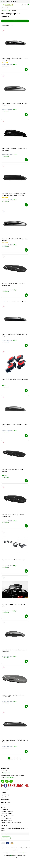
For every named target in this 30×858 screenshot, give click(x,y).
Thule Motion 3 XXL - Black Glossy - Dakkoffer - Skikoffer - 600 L (14, 284)
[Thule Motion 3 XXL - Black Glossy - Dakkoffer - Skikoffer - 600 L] (15, 268)
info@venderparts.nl (10, 777)
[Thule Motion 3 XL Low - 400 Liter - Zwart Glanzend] (15, 454)
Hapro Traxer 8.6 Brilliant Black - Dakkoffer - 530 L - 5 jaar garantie (15, 239)
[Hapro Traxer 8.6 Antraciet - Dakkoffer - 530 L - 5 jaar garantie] (15, 318)
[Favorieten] (25, 4)
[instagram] (7, 781)
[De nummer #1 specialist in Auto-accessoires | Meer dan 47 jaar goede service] (8, 5)
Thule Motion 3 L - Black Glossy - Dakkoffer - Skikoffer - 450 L (13, 515)
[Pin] (7, 843)
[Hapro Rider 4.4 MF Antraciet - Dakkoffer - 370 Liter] (15, 589)
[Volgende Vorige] (21, 758)
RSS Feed (15, 850)
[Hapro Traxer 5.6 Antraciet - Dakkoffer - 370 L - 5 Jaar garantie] (15, 408)
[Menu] (1, 5)
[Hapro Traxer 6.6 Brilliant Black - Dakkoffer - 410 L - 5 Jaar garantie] (15, 42)
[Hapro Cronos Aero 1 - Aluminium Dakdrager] (15, 544)
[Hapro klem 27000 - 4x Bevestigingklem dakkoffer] (15, 363)
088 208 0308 (6, 773)
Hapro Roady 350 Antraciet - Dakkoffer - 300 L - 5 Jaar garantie (14, 149)
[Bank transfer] (3, 843)
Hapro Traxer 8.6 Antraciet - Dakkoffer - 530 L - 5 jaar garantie (14, 335)
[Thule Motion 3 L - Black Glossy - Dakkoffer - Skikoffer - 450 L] (15, 499)
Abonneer (6, 838)
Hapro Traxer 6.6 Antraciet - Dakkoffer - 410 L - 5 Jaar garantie (14, 104)
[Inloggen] (22, 4)
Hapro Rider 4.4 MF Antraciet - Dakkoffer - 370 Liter (14, 605)
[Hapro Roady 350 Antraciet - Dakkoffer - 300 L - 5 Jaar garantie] (15, 133)
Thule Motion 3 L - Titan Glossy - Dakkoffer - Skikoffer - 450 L (13, 695)
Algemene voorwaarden (7, 847)
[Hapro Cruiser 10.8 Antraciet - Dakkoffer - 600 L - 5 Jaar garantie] (15, 724)
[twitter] (11, 781)
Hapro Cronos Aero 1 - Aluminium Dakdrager (13, 559)
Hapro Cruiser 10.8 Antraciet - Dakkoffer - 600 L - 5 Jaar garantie (15, 741)
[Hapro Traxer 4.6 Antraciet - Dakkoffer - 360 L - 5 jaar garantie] (15, 634)
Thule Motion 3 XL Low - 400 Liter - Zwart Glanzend (12, 470)
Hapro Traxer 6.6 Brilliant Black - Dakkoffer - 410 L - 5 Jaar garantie (15, 59)
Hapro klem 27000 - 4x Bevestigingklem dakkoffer (15, 379)
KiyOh (11, 855)
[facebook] (2, 781)
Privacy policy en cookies (22, 847)
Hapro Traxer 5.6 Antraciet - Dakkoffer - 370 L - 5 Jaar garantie (14, 425)
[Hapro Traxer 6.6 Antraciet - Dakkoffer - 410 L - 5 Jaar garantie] (15, 87)
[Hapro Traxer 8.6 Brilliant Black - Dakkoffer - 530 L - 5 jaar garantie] (15, 223)
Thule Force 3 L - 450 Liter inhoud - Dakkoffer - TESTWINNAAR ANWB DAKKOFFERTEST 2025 (14, 194)
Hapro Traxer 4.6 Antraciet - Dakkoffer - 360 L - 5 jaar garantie (14, 650)
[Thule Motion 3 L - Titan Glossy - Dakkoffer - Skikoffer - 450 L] (15, 679)
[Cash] (12, 843)
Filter (15, 21)
